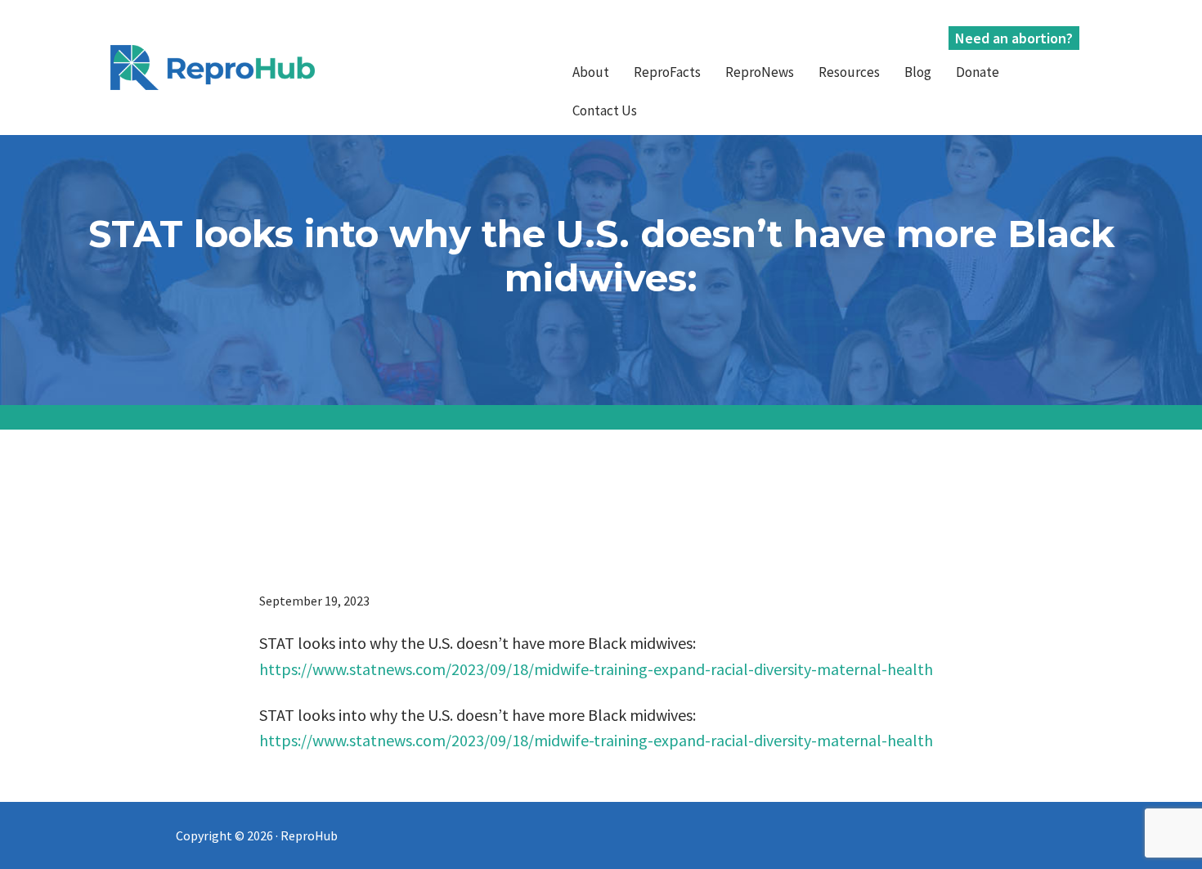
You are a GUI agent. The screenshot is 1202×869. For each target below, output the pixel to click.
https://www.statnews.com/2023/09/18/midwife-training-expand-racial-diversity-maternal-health (596, 669)
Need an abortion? (1014, 38)
